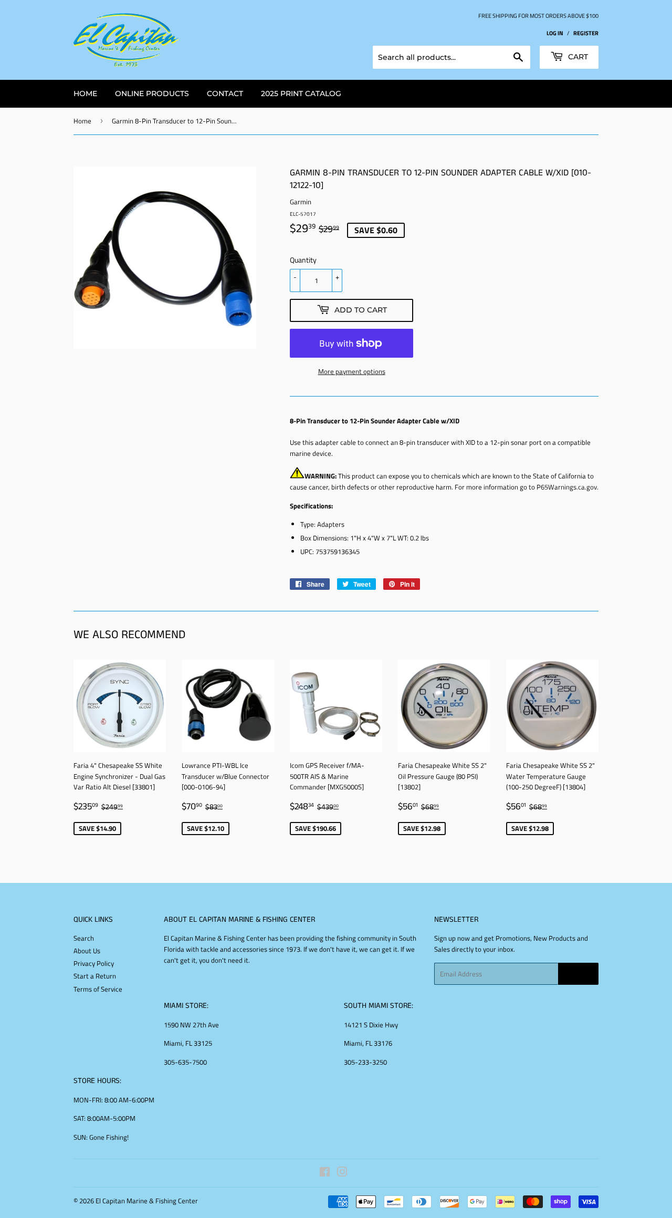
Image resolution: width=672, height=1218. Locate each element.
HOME (85, 93)
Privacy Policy (94, 963)
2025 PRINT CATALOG (301, 93)
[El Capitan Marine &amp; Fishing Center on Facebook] (324, 1173)
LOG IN (555, 32)
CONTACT (225, 93)
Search (84, 938)
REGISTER (585, 32)
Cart (577, 56)
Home (82, 121)
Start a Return (95, 976)
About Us (87, 950)
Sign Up (578, 974)
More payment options (351, 371)
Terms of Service (98, 989)
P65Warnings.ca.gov (567, 487)
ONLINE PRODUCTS (152, 93)
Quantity (303, 259)
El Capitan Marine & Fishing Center (147, 1200)
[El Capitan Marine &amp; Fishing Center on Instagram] (342, 1173)
